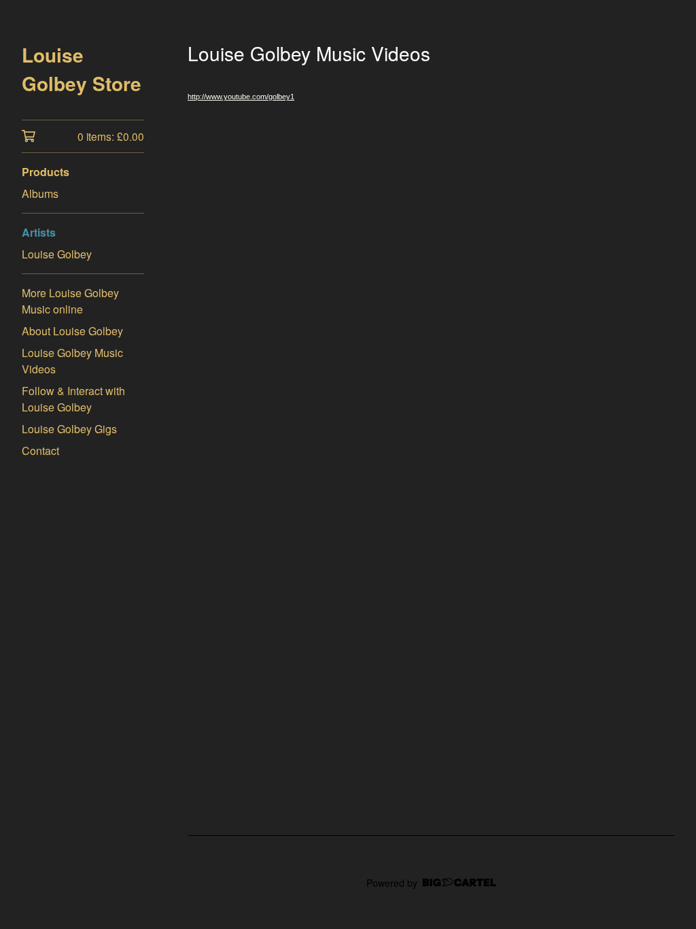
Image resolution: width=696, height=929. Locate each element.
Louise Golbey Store (81, 69)
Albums (40, 193)
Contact (40, 450)
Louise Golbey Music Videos (72, 361)
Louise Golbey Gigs (69, 429)
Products (45, 172)
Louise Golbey (57, 254)
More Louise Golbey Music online (70, 301)
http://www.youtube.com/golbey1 (241, 96)
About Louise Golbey (72, 331)
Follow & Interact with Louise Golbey (73, 399)
